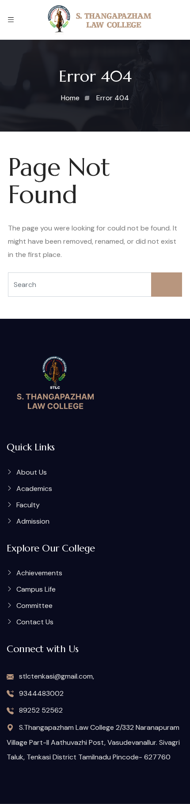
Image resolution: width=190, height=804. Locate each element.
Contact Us (34, 622)
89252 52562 (40, 710)
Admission (32, 521)
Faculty (28, 505)
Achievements (39, 573)
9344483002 (40, 693)
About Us (31, 472)
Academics (34, 488)
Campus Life (36, 589)
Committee (34, 605)
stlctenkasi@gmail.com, (55, 676)
